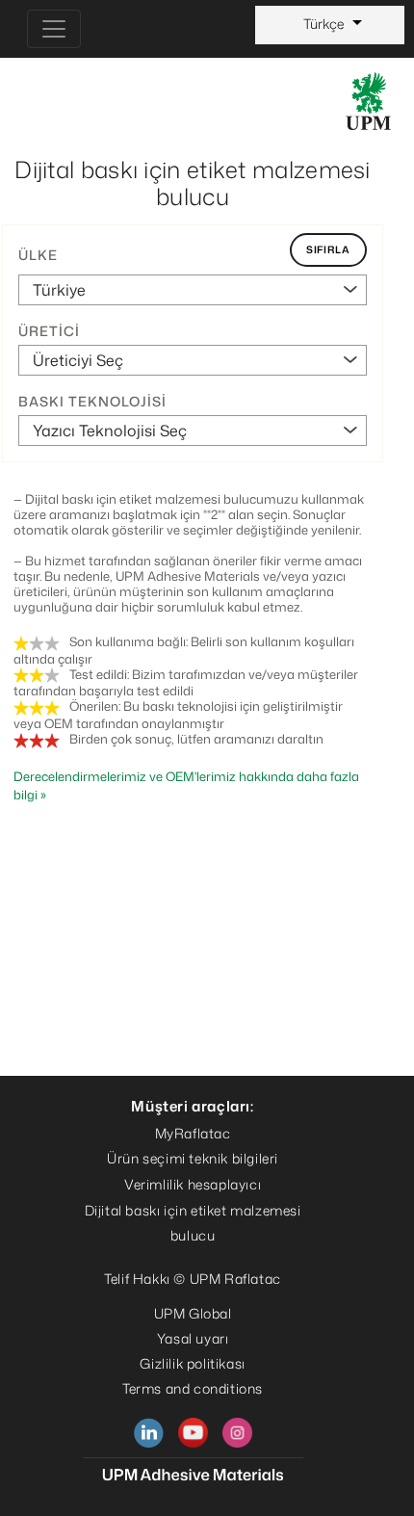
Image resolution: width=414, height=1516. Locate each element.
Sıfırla (328, 249)
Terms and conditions (192, 1388)
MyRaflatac (193, 1133)
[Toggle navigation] (54, 29)
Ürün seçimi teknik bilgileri (192, 1158)
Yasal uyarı (193, 1338)
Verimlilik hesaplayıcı (192, 1184)
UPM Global (193, 1313)
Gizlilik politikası (192, 1363)
